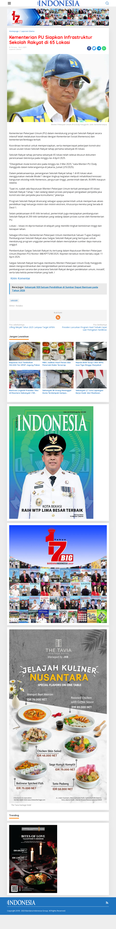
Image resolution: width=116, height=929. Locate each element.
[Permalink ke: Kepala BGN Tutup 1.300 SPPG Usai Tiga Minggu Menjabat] (91, 351)
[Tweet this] (94, 48)
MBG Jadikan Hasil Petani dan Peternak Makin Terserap (56, 363)
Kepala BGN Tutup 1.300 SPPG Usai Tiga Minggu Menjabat (89, 363)
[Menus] (9, 3)
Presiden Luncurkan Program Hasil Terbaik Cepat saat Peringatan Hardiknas (84, 327)
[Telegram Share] (99, 48)
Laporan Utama (15, 49)
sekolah (14, 300)
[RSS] (58, 317)
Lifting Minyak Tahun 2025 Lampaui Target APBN (32, 326)
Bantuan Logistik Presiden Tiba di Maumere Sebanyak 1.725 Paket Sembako (23, 391)
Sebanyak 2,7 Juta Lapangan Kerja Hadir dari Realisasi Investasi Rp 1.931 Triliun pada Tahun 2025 (89, 391)
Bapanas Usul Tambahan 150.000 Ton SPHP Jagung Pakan (24, 363)
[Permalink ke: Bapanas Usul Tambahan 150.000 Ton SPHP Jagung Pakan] (24, 351)
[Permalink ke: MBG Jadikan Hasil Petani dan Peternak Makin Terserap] (58, 351)
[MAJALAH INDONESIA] (58, 3)
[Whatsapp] (104, 48)
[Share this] (89, 48)
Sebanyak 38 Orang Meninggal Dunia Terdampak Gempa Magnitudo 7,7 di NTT (56, 391)
